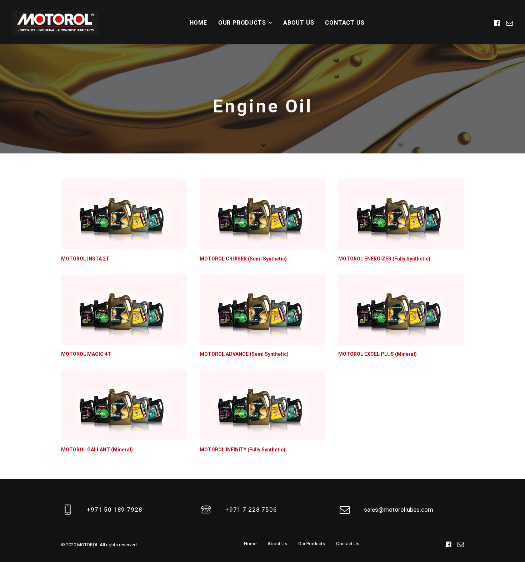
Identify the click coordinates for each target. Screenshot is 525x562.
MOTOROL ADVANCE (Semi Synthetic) (244, 354)
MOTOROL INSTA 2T (85, 259)
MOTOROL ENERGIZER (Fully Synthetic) (384, 259)
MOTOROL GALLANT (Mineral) (97, 449)
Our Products (242, 22)
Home (198, 22)
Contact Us (344, 22)
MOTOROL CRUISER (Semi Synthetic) (243, 259)
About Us (298, 22)
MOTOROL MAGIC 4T (86, 354)
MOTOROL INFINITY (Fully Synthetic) (242, 449)
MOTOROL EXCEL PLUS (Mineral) (377, 354)
